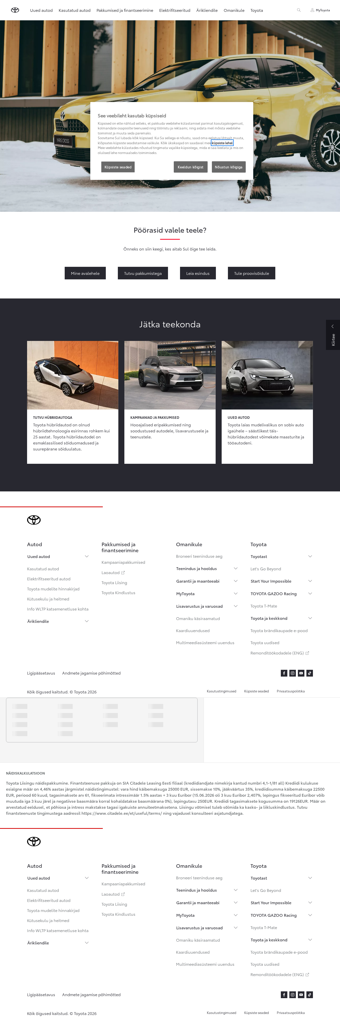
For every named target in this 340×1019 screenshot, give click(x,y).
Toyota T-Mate (263, 605)
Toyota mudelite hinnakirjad (53, 588)
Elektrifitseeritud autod (48, 578)
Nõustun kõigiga (229, 167)
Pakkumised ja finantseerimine (125, 10)
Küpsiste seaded (256, 691)
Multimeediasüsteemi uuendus (205, 642)
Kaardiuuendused (193, 630)
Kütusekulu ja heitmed (48, 598)
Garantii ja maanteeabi (197, 581)
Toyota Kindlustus (118, 592)
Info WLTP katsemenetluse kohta (58, 609)
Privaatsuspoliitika (291, 691)
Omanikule (234, 10)
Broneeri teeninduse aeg (199, 556)
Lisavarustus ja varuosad (199, 606)
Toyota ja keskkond (269, 618)
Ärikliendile (38, 621)
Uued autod (38, 556)
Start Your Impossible (271, 581)
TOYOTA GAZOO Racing (274, 593)
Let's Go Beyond (265, 568)
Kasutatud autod (43, 568)
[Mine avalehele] (15, 10)
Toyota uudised (264, 642)
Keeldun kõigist (191, 167)
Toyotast (259, 556)
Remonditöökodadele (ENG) (280, 652)
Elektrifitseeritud (174, 10)
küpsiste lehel (222, 142)
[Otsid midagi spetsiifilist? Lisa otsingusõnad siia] (299, 10)
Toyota (256, 10)
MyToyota (185, 593)
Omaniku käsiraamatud (198, 618)
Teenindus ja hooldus (196, 568)
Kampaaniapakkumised (123, 562)
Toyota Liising (114, 582)
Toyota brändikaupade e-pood (279, 630)
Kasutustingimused (221, 691)
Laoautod (114, 572)
